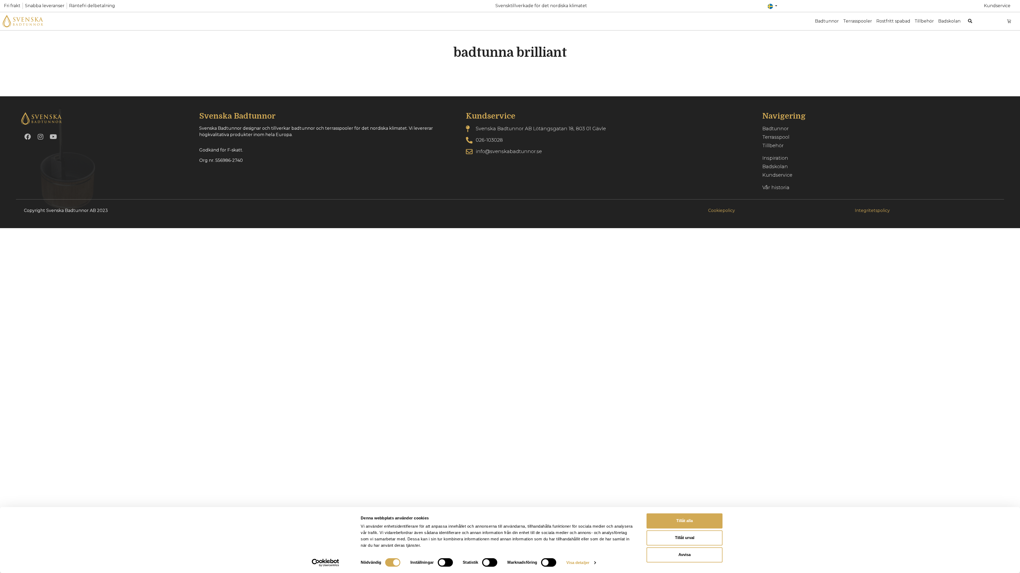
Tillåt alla (684, 520)
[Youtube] (53, 136)
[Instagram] (40, 136)
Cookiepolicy (721, 210)
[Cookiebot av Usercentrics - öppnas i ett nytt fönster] (325, 563)
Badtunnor (827, 21)
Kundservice (997, 5)
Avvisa (684, 554)
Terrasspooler (857, 21)
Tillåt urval (684, 537)
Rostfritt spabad (893, 21)
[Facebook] (27, 136)
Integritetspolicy (872, 210)
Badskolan (949, 21)
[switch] (445, 562)
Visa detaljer (577, 562)
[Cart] (1009, 21)
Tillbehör (924, 21)
